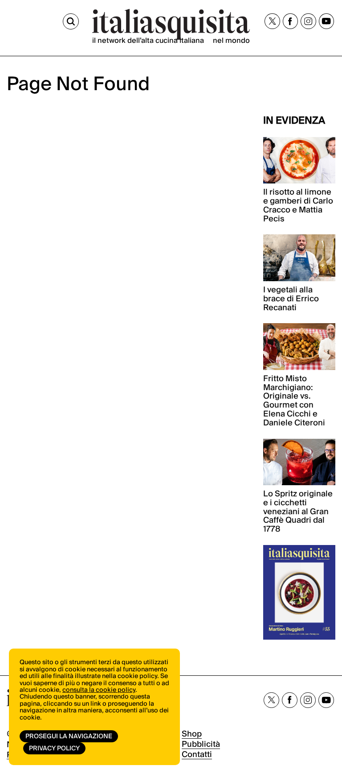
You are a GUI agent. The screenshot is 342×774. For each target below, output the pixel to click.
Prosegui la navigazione (68, 736)
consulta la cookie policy (98, 690)
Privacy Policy (54, 748)
